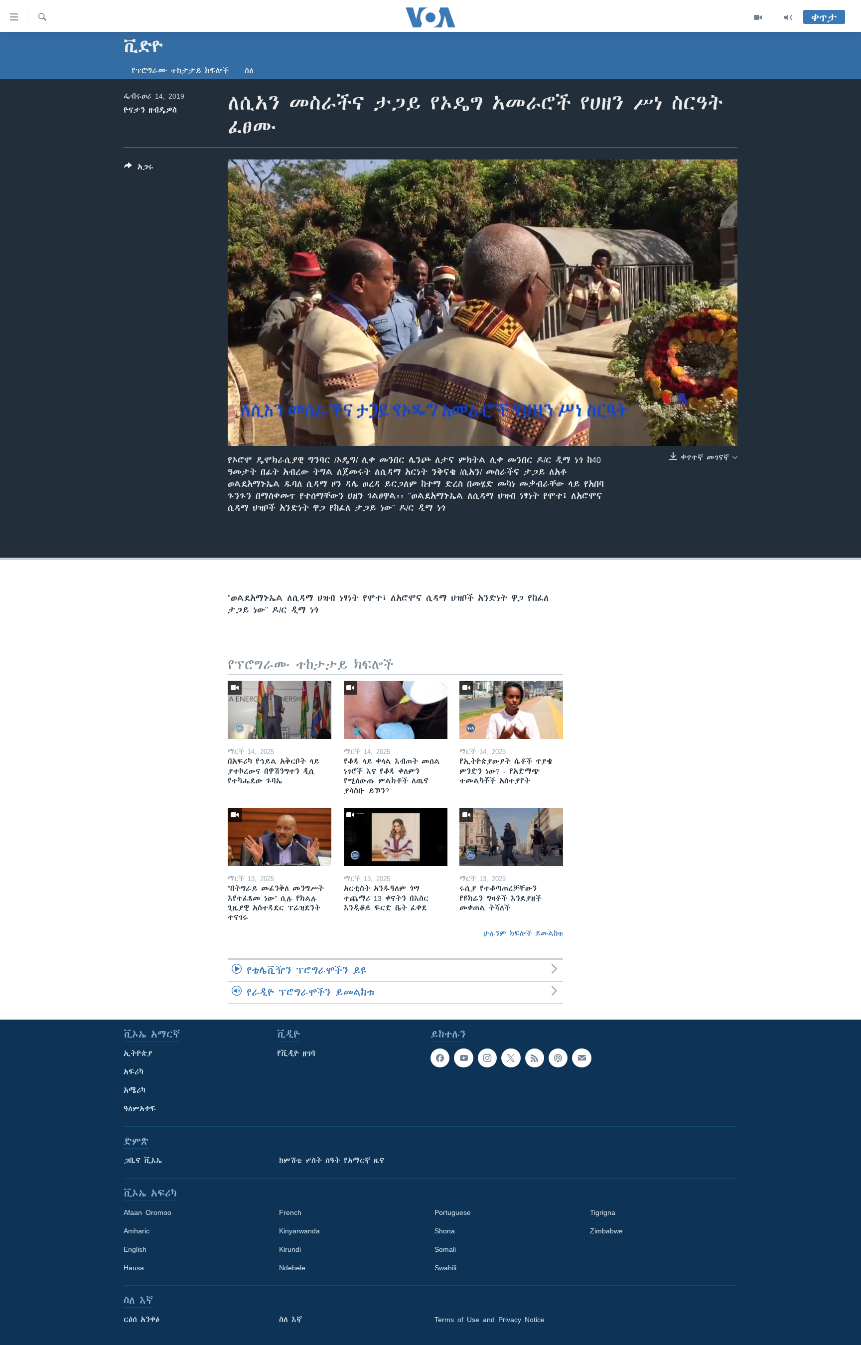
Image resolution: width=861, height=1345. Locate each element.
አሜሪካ (134, 1090)
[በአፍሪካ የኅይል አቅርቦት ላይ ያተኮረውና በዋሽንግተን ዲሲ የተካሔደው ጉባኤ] (279, 710)
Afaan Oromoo (147, 1212)
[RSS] (534, 1057)
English (135, 1249)
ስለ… (253, 70)
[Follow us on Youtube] (463, 1057)
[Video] (758, 17)
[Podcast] (558, 1057)
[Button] (138, 168)
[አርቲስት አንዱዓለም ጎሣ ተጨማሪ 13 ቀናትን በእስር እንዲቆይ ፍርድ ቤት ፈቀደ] (395, 837)
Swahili (445, 1267)
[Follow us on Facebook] (439, 1057)
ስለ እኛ (290, 1319)
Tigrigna (602, 1212)
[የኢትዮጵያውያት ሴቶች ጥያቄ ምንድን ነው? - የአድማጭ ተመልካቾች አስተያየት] (511, 710)
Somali (445, 1249)
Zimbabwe (606, 1230)
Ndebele (292, 1267)
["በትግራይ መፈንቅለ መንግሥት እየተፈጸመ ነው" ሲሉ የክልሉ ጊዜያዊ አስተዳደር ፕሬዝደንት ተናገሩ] (279, 837)
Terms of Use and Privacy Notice (489, 1319)
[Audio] (788, 17)
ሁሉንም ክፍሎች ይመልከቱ (523, 933)
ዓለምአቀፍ (140, 1108)
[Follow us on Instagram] (487, 1057)
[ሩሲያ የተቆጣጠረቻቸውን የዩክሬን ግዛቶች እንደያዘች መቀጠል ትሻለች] (511, 837)
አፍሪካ (134, 1071)
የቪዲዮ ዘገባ (296, 1053)
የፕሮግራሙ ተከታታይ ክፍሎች (180, 70)
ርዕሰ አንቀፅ (141, 1319)
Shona (444, 1230)
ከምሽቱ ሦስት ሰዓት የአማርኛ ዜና (331, 1160)
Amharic (136, 1230)
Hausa (134, 1267)
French (290, 1212)
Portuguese (452, 1212)
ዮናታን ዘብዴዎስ (150, 110)
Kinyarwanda (299, 1230)
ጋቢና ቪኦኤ (143, 1160)
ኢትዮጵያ (138, 1053)
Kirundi (290, 1249)
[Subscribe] (581, 1057)
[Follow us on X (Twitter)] (510, 1057)
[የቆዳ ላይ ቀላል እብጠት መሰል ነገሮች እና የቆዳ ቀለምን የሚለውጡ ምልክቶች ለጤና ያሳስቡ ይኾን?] (395, 710)
